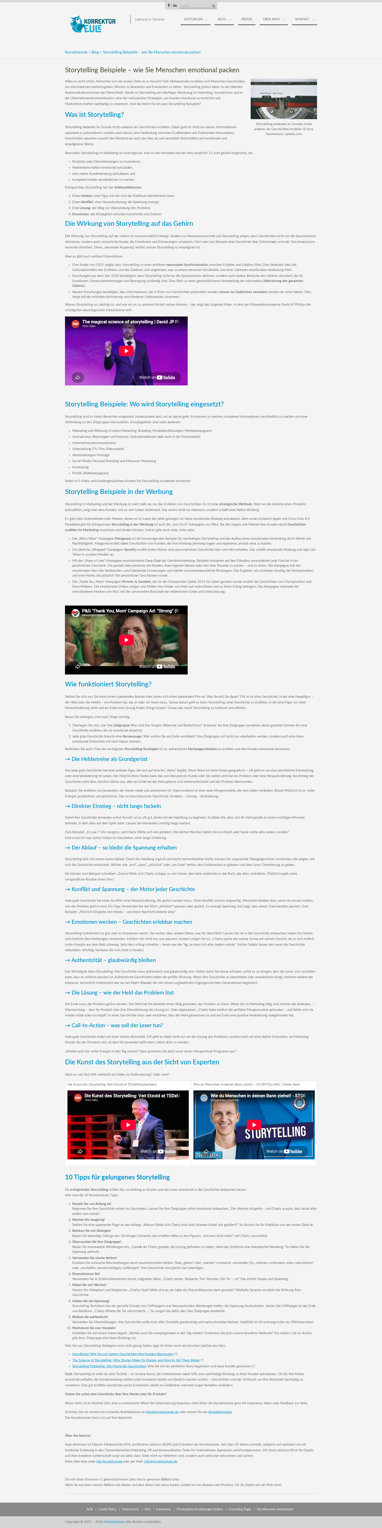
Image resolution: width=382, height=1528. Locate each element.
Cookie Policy (107, 1509)
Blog (222, 19)
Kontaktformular (220, 1412)
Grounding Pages (239, 1509)
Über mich (271, 19)
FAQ (148, 1509)
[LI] (175, 5)
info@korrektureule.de (162, 1412)
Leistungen (193, 19)
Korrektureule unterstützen (275, 1509)
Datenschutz (130, 1509)
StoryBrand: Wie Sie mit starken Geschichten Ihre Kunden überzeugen (123, 1354)
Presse (246, 19)
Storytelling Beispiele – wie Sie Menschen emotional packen (152, 52)
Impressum (163, 1509)
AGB (89, 1509)
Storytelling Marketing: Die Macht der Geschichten (109, 1366)
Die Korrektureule (109, 1461)
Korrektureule (76, 52)
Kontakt (302, 19)
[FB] (169, 5)
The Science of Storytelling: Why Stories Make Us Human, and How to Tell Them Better (136, 1360)
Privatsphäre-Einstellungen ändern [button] (200, 1509)
